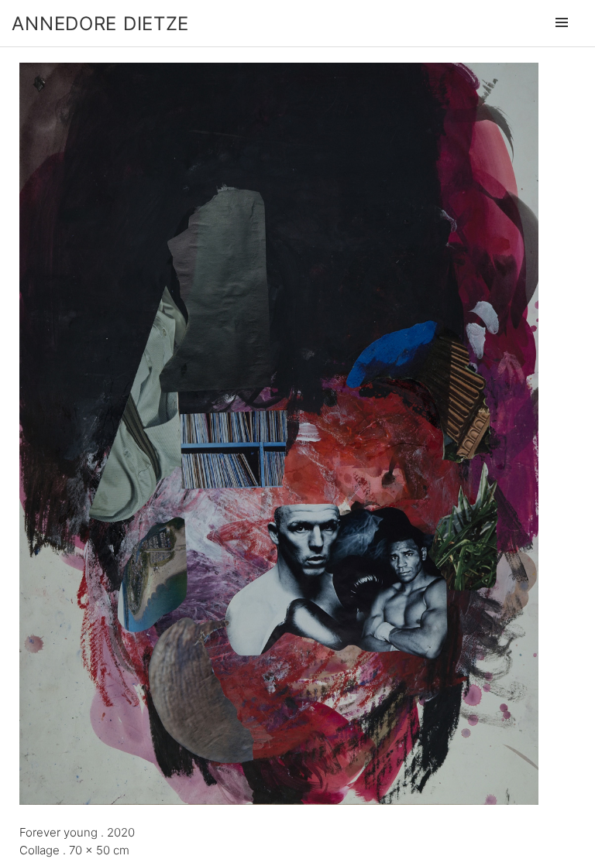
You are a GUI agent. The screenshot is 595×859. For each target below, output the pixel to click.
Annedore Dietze (100, 23)
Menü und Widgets (561, 44)
